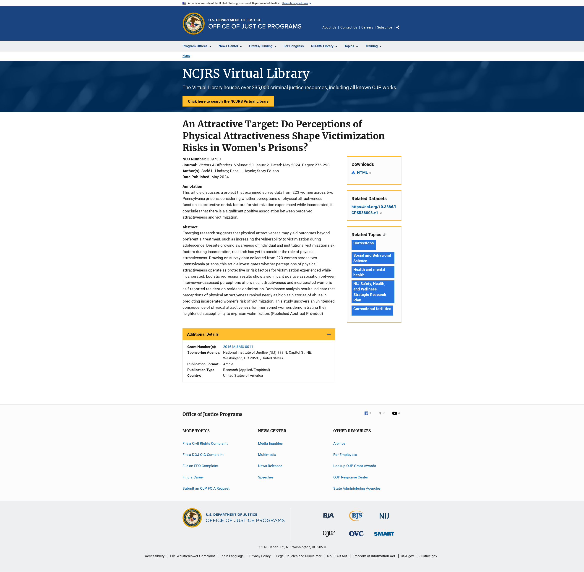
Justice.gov (428, 556)
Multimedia (267, 454)
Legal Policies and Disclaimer (298, 556)
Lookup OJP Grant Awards (354, 466)
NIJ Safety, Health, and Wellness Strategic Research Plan (369, 291)
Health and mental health (369, 272)
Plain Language (232, 556)
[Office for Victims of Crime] (356, 537)
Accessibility (154, 556)
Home (186, 55)
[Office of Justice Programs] (193, 23)
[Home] (255, 24)
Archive (339, 443)
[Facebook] (370, 416)
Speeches (266, 477)
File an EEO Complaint (200, 466)
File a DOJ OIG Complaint (203, 454)
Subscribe (384, 27)
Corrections (363, 243)
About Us (329, 27)
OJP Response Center (350, 477)
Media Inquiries (270, 443)
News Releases (270, 466)
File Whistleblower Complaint (192, 556)
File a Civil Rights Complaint (205, 443)
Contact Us (348, 27)
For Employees (345, 454)
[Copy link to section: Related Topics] (383, 234)
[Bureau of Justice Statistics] (356, 522)
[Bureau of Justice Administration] (328, 519)
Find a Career (193, 477)
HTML (363, 172)
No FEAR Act (337, 556)
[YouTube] (397, 416)
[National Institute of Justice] (384, 519)
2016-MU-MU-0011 (238, 347)
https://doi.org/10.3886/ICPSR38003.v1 (374, 209)
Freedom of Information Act (374, 556)
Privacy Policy (260, 556)
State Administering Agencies (357, 488)
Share (401, 30)
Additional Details (203, 334)
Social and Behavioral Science (372, 258)
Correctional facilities (372, 308)
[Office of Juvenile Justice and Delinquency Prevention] (329, 537)
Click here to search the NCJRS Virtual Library (228, 101)
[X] (383, 416)
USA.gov (407, 556)
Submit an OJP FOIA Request (205, 488)
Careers (367, 27)
